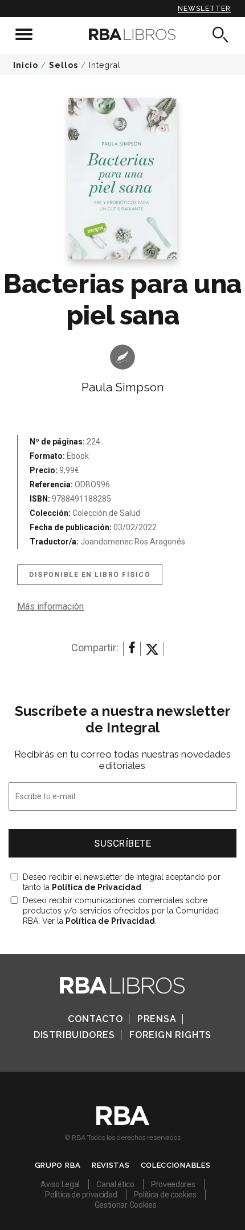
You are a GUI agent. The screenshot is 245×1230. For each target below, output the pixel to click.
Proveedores (173, 1184)
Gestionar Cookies (126, 1204)
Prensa (157, 1018)
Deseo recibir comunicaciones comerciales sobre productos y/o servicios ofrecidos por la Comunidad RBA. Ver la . (121, 910)
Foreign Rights (170, 1034)
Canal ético (115, 1184)
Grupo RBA (58, 1165)
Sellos (63, 65)
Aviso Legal (60, 1184)
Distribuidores (74, 1034)
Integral (105, 65)
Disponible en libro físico (89, 575)
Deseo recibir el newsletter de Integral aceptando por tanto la (121, 882)
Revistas (111, 1165)
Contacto (95, 1018)
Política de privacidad (81, 1194)
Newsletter (204, 9)
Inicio (25, 65)
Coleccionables (176, 1165)
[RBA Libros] (122, 34)
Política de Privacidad (96, 887)
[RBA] (123, 1122)
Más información (50, 606)
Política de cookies (165, 1194)
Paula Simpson (122, 387)
